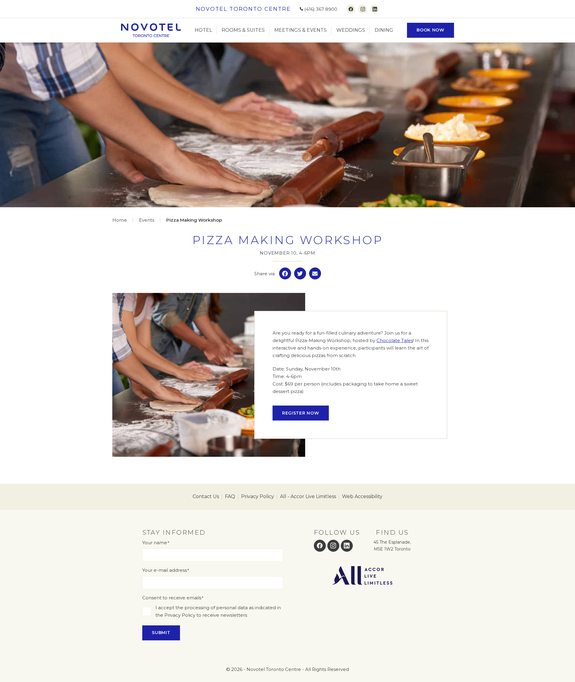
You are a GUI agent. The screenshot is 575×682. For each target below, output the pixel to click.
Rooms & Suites (243, 30)
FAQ (230, 496)
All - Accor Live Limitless (308, 496)
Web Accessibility (362, 496)
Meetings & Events (300, 30)
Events (146, 220)
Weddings (350, 30)
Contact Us (206, 496)
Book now (430, 30)
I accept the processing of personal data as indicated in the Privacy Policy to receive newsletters (218, 611)
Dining (384, 30)
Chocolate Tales (394, 340)
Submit (161, 632)
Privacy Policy (257, 496)
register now (300, 413)
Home (119, 220)
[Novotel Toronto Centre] (151, 30)
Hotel (203, 30)
